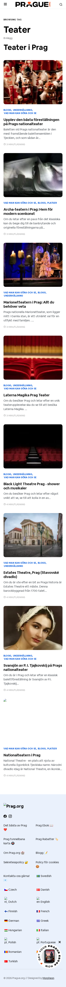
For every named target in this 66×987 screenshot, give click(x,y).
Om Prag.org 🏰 (14, 853)
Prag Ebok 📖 (44, 825)
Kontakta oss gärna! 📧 (17, 878)
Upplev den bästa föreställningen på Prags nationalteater (31, 121)
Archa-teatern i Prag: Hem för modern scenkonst (28, 211)
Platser (52, 203)
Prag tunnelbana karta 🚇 (14, 841)
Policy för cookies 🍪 (47, 864)
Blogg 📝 (42, 853)
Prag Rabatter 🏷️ (47, 839)
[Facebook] (5, 816)
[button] (5, 4)
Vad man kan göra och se (20, 113)
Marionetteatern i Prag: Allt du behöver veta (29, 304)
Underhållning (22, 110)
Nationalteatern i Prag (22, 755)
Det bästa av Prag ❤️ (15, 827)
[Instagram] (10, 816)
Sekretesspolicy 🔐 (16, 862)
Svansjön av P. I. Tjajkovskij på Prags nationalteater (33, 667)
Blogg (7, 110)
